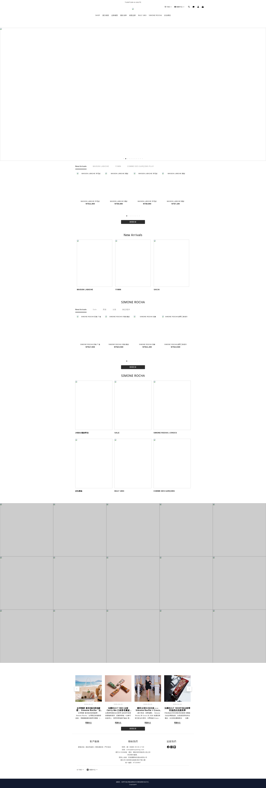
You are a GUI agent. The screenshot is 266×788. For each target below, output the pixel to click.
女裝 (114, 309)
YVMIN (118, 166)
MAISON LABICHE (101, 166)
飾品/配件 (126, 309)
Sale (95, 309)
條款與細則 (90, 747)
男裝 (104, 309)
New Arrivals (81, 166)
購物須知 (81, 747)
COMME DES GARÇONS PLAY (140, 166)
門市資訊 (108, 747)
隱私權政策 (99, 747)
